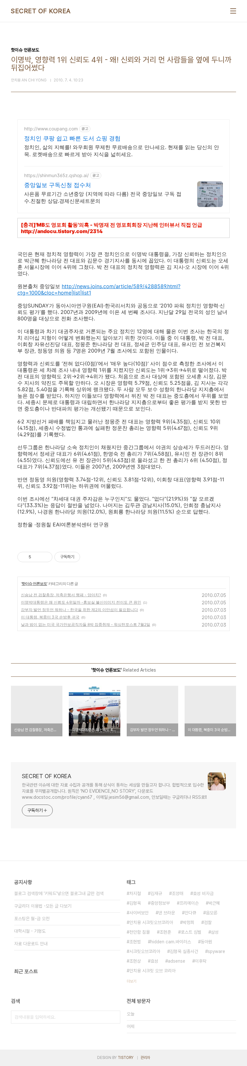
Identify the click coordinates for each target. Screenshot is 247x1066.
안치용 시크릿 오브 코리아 (152, 970)
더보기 (131, 981)
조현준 (165, 932)
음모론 (211, 912)
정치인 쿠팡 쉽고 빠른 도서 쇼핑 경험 (72, 138)
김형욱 (135, 903)
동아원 (206, 941)
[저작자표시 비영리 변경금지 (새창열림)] (88, 557)
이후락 (200, 961)
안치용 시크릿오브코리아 (151, 922)
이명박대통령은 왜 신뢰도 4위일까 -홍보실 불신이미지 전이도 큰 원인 (81, 602)
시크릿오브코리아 (144, 951)
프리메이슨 (189, 903)
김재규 (156, 893)
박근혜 (214, 903)
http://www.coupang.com (51, 128)
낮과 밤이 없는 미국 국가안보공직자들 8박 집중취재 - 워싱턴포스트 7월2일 (85, 624)
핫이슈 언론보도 (34, 583)
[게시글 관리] (45, 557)
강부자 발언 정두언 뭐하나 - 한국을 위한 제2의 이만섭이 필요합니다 (79, 609)
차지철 (135, 893)
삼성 (215, 932)
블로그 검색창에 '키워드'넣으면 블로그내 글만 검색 (59, 893)
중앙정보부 (160, 903)
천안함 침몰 (139, 932)
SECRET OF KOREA (41, 11)
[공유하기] (37, 557)
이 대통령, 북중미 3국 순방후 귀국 (50, 617)
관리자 (145, 1057)
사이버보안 (139, 912)
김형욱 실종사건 (184, 951)
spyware (216, 951)
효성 (154, 961)
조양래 (177, 893)
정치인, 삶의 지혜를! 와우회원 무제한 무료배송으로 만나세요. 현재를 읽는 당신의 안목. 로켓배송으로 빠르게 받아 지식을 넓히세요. (121, 150)
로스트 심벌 (191, 932)
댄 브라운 (166, 912)
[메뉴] (233, 11)
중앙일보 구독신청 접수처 (57, 185)
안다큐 (190, 912)
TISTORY (125, 1057)
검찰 (208, 922)
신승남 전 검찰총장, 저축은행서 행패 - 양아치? (61, 594)
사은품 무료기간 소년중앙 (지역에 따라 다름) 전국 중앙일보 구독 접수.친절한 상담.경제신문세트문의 (102, 197)
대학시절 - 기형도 (30, 931)
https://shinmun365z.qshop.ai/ (56, 175)
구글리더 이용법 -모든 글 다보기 (42, 906)
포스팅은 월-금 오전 (32, 918)
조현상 (135, 961)
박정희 (188, 922)
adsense (176, 961)
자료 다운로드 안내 (31, 943)
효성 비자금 (203, 893)
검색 (114, 1017)
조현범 (135, 941)
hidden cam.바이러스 (171, 941)
